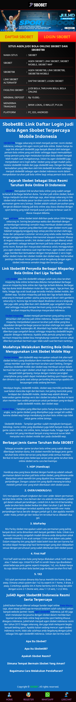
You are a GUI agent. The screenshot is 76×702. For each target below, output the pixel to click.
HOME (9, 699)
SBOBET (9, 191)
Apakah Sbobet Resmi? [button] (36, 656)
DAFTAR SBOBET (19, 36)
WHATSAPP (47, 699)
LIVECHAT (66, 699)
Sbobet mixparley (14, 315)
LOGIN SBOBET (57, 36)
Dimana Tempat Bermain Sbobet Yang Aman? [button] (36, 663)
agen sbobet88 (42, 611)
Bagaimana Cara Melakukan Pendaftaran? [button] (36, 671)
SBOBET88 (9, 143)
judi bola (13, 218)
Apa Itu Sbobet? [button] (36, 641)
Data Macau (66, 605)
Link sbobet (11, 278)
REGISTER (28, 699)
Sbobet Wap (8, 409)
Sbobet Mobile (11, 357)
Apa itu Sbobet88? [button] (36, 648)
